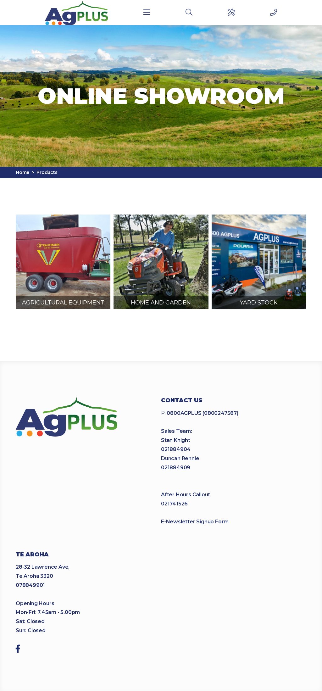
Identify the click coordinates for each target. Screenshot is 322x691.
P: (199, 413)
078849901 (30, 585)
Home (22, 172)
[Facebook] (18, 650)
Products (46, 172)
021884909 (175, 468)
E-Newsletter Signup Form (195, 522)
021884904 (176, 449)
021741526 (174, 504)
